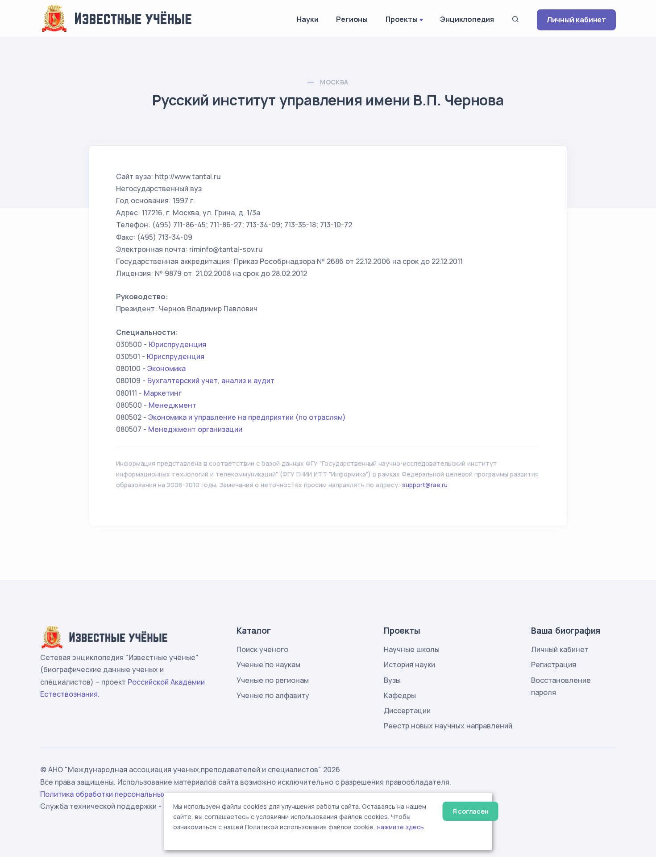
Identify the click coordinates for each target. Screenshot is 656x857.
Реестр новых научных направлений (448, 726)
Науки (307, 19)
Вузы (392, 680)
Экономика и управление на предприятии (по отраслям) (247, 417)
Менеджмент (172, 405)
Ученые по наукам (268, 664)
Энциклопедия (467, 19)
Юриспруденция (177, 344)
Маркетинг (163, 393)
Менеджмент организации (195, 429)
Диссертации (407, 710)
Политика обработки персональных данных (117, 794)
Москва (334, 82)
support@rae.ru (425, 485)
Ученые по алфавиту (273, 695)
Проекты (402, 19)
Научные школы (412, 649)
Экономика (166, 368)
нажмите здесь (400, 827)
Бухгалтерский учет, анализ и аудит (210, 380)
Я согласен (471, 811)
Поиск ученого (262, 649)
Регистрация (553, 664)
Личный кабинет (576, 20)
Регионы (352, 19)
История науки (409, 664)
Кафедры (400, 695)
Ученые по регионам (273, 680)
